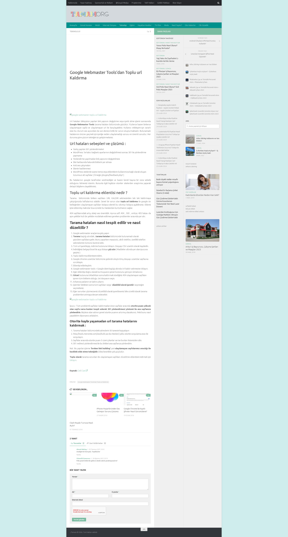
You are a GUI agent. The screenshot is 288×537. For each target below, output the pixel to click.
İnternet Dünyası (109, 25)
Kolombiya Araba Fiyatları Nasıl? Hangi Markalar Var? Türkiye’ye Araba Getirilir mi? (166, 121)
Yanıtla (78, 454)
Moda (166, 25)
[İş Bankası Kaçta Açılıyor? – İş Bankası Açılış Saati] (190, 151)
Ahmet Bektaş (81, 449)
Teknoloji (122, 25)
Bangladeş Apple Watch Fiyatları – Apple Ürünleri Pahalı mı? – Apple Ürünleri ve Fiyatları (167, 107)
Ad (73, 492)
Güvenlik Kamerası (83, 458)
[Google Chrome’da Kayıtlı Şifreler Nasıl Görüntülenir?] (137, 399)
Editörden (160, 42)
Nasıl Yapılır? (177, 25)
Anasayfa (73, 25)
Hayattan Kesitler (145, 25)
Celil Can (82, 370)
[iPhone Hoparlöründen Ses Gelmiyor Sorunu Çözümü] (110, 399)
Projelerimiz (136, 3)
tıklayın (73, 360)
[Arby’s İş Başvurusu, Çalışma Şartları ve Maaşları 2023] (202, 230)
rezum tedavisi (191, 164)
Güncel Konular (86, 25)
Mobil (97, 25)
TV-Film (158, 25)
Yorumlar (78, 443)
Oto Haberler (190, 25)
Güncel (199, 136)
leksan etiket (190, 209)
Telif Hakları (149, 3)
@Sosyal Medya (122, 3)
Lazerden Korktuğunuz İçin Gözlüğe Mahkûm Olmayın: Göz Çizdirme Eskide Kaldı (167, 214)
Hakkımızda (72, 3)
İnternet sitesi (77, 500)
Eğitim (132, 25)
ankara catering (191, 166)
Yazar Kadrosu (86, 3)
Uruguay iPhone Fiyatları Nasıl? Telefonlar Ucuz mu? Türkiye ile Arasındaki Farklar (168, 147)
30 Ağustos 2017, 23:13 (100, 458)
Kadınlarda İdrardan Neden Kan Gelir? (202, 195)
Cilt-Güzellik (203, 25)
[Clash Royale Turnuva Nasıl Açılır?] (83, 406)
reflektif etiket (191, 206)
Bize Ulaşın (177, 3)
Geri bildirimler (97, 443)
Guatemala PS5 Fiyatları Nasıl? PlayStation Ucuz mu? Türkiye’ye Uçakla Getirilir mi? (168, 134)
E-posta (115, 492)
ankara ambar (161, 226)
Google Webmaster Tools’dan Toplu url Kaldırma (93, 382)
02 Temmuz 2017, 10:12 (96, 449)
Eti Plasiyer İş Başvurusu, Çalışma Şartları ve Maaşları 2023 (167, 74)
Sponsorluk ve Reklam (104, 3)
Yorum (75, 477)
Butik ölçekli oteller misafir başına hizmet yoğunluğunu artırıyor (167, 182)
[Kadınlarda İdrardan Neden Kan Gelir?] (202, 182)
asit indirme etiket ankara (195, 211)
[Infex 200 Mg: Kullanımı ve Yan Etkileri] (190, 139)
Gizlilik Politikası (163, 3)
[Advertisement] (110, 54)
